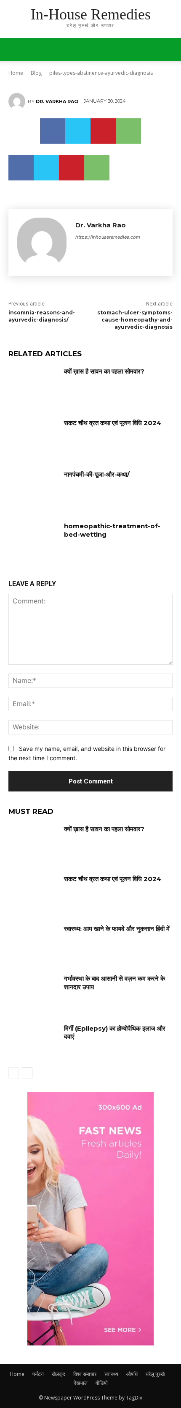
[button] (169, 49)
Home (17, 1374)
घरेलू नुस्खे (155, 1374)
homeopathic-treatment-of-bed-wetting (112, 530)
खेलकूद (58, 1374)
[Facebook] (52, 131)
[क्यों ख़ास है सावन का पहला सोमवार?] (33, 384)
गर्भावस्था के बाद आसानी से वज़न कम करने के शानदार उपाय (114, 982)
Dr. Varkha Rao (57, 101)
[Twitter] (77, 131)
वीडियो (102, 1382)
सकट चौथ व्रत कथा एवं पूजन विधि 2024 (112, 423)
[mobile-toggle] (14, 49)
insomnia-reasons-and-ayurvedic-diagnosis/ (41, 316)
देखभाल (81, 1382)
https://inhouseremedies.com (107, 237)
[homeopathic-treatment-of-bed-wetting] (33, 539)
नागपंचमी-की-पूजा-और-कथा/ (97, 474)
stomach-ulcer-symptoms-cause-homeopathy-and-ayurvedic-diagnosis (135, 319)
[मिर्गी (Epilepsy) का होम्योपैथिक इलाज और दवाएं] (33, 1041)
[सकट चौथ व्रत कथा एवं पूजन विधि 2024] (33, 436)
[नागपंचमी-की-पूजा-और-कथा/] (33, 487)
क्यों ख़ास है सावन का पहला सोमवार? (104, 371)
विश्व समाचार (84, 1374)
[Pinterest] (103, 131)
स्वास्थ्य (111, 1374)
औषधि (132, 1374)
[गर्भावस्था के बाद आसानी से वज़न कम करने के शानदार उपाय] (33, 991)
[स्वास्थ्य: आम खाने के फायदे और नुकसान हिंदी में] (33, 942)
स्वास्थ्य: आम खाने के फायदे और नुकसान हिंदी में (117, 929)
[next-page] (27, 1072)
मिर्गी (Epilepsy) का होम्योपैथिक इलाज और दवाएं (114, 1032)
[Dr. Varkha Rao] (18, 101)
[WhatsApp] (128, 131)
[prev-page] (13, 1072)
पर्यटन (38, 1374)
